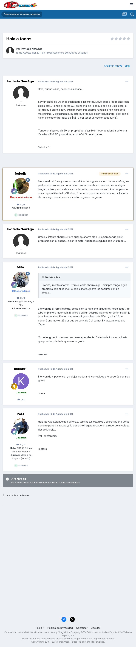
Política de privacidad (60, 627)
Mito (20, 267)
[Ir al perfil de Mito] (21, 280)
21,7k (22, 204)
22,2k (22, 444)
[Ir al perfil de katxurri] (21, 381)
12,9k (22, 298)
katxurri (20, 369)
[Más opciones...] (127, 81)
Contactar (81, 627)
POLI (20, 414)
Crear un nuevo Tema (117, 65)
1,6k (22, 399)
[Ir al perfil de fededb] (21, 186)
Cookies (96, 627)
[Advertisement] (68, 26)
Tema (39, 627)
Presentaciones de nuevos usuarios (67, 52)
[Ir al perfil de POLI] (21, 426)
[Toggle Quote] (43, 277)
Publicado (55, 81)
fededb (20, 173)
